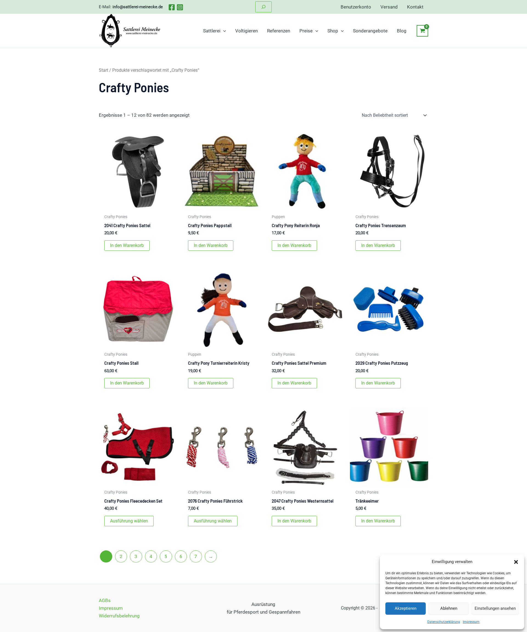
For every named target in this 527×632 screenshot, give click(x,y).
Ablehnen (448, 608)
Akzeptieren (405, 608)
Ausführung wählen (129, 521)
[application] (223, 31)
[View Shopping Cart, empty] (422, 31)
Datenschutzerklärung (443, 622)
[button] (516, 562)
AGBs (105, 600)
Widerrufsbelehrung (119, 616)
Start (103, 70)
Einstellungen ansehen (495, 608)
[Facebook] (171, 7)
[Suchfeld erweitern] (263, 6)
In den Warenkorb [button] (127, 245)
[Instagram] (179, 7)
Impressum (471, 622)
